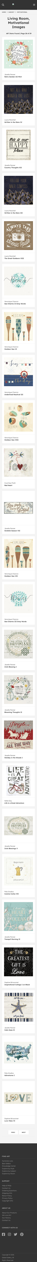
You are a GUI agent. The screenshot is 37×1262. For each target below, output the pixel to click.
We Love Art (6, 1215)
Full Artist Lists (7, 1161)
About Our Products (9, 1213)
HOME (4, 12)
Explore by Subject (9, 1171)
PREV (13, 1132)
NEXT (24, 1132)
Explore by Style (8, 1169)
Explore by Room (8, 1174)
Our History (6, 1218)
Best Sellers (6, 1163)
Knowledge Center (9, 1166)
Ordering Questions (9, 1191)
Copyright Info (7, 1201)
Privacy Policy (7, 1198)
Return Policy (7, 1196)
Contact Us (6, 1188)
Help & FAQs (6, 1186)
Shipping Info (7, 1193)
